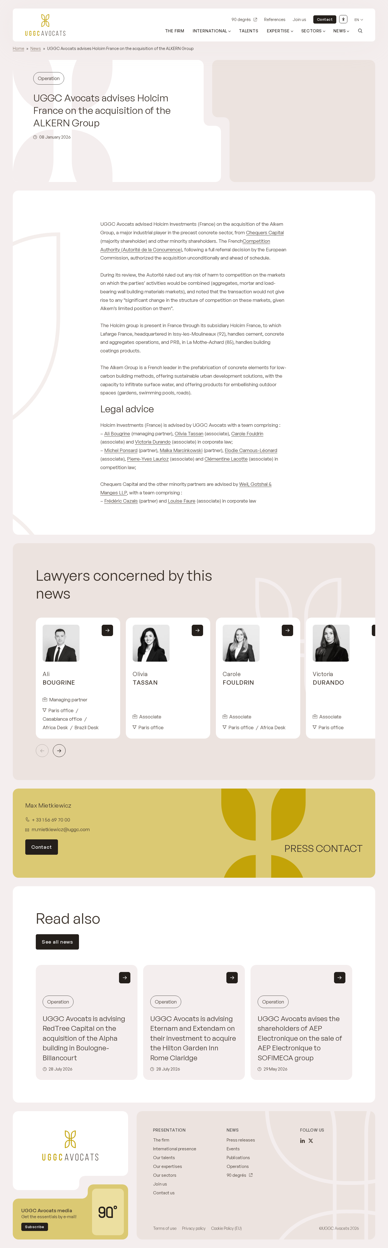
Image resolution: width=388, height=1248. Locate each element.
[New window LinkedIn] (302, 1140)
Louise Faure (181, 501)
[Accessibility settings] (343, 19)
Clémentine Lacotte (226, 459)
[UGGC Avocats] (45, 25)
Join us (299, 19)
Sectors (311, 30)
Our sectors (164, 1175)
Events (233, 1148)
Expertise (278, 30)
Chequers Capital (265, 232)
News (339, 30)
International (210, 30)
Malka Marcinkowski (181, 450)
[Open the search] (360, 31)
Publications (238, 1157)
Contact (325, 19)
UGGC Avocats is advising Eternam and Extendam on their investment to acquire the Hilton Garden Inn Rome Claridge (193, 1038)
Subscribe (34, 1226)
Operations (238, 1166)
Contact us (164, 1192)
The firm (174, 30)
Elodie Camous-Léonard (251, 450)
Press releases (241, 1140)
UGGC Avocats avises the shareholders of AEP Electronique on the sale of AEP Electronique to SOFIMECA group (300, 1038)
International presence (174, 1148)
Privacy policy (194, 1228)
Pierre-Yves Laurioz (148, 459)
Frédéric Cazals (121, 501)
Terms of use (164, 1228)
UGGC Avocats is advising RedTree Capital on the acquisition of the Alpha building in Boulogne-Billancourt (84, 1038)
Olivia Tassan (189, 433)
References (274, 19)
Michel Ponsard (120, 450)
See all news (57, 942)
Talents (248, 30)
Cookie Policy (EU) (226, 1228)
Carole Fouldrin (247, 433)
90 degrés (241, 19)
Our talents (164, 1157)
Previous (42, 750)
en (356, 20)
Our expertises (167, 1166)
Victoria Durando (153, 442)
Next (59, 750)
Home (18, 48)
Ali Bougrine (117, 433)
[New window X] (310, 1140)
